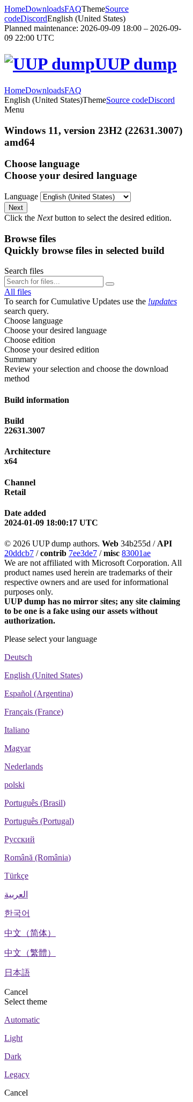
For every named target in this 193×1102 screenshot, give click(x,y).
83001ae (136, 553)
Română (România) (37, 857)
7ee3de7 (83, 553)
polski (14, 784)
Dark (12, 1056)
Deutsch (18, 657)
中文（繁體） (30, 952)
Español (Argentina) (38, 693)
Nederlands (23, 766)
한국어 (17, 913)
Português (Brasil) (34, 802)
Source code (127, 99)
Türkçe (16, 875)
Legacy (16, 1074)
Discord (33, 18)
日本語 (17, 972)
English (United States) (43, 675)
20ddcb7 (19, 553)
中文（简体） (30, 933)
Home (14, 8)
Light (13, 1038)
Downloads (44, 8)
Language (21, 196)
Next (16, 208)
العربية (16, 894)
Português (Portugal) (39, 821)
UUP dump (136, 63)
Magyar (17, 748)
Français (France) (33, 711)
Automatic (22, 1019)
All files (17, 291)
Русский (19, 839)
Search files (23, 270)
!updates (162, 301)
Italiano (16, 729)
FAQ (72, 8)
